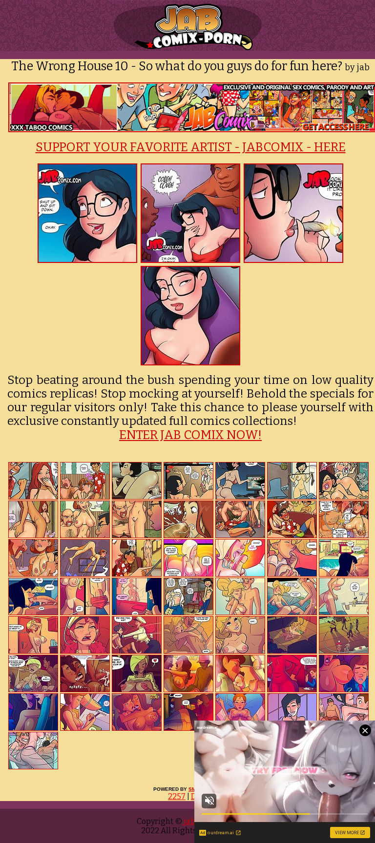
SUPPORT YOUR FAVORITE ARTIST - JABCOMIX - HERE (191, 147)
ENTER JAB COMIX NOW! (190, 435)
